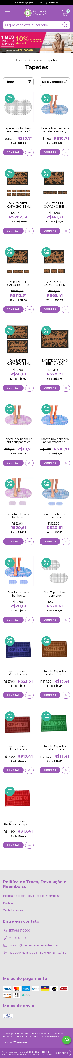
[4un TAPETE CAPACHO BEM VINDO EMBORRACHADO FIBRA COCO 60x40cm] (29, 309)
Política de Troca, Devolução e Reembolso (31, 895)
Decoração (34, 60)
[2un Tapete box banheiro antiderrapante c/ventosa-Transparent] (66, 620)
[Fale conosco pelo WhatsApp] (66, 1040)
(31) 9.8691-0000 (20, 938)
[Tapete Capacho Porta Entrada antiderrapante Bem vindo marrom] (66, 695)
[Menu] (7, 13)
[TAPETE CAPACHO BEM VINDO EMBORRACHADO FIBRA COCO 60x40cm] (66, 388)
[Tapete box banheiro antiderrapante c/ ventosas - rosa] (29, 463)
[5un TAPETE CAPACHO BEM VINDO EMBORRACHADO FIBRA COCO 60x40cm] (66, 231)
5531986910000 (19, 930)
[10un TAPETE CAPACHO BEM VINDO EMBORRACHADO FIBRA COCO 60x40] (29, 231)
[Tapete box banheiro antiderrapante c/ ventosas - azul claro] (66, 152)
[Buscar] (65, 25)
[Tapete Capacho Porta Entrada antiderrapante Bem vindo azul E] (29, 695)
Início (19, 60)
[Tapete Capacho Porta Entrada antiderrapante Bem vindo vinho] (29, 770)
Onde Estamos (13, 910)
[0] (65, 14)
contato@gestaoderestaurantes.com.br (35, 945)
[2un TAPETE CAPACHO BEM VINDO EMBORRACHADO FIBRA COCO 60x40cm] (29, 388)
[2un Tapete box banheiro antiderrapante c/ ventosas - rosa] (29, 541)
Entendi (63, 1053)
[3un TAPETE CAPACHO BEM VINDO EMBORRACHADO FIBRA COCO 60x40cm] (66, 309)
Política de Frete (14, 903)
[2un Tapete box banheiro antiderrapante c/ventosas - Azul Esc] (29, 620)
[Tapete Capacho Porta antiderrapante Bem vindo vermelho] (29, 845)
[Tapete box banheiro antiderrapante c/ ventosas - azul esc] (66, 463)
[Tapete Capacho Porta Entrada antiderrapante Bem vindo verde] (66, 770)
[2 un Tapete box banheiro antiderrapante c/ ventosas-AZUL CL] (66, 541)
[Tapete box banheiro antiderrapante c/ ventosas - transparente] (29, 152)
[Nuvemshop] (15, 1042)
